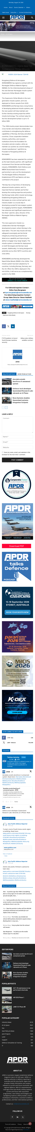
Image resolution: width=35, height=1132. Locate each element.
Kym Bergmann (7, 928)
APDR (17, 362)
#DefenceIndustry (8, 783)
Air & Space (9, 34)
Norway (28, 313)
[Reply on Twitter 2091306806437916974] (3, 802)
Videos (28, 7)
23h (12, 772)
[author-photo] (17, 359)
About (11, 7)
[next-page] (6, 407)
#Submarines (21, 876)
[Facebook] (4, 326)
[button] (3, 17)
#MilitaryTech (6, 781)
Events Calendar (18, 7)
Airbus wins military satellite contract (27, 339)
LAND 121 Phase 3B (19, 1007)
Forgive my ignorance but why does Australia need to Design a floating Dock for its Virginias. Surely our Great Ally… (17, 936)
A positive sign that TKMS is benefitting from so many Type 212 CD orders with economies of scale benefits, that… (17, 890)
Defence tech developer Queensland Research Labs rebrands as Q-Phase (23, 391)
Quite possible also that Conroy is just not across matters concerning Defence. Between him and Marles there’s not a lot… (17, 898)
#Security (26, 841)
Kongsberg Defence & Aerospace (16, 313)
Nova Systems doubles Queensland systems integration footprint (21, 400)
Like (32, 737)
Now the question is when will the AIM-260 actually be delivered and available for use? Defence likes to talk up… (17, 907)
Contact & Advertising (25, 12)
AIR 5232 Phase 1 (18, 997)
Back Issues (5, 12)
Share (5, 856)
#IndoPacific (7, 843)
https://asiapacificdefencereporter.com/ (17, 364)
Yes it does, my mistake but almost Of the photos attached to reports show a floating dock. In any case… (17, 915)
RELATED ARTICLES (9, 374)
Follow (30, 742)
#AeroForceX (27, 777)
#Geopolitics (6, 784)
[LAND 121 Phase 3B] (7, 1009)
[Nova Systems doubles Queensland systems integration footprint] (7, 400)
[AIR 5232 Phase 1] (7, 999)
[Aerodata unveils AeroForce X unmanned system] (7, 381)
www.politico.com (10, 847)
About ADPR (26, 1124)
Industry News (6, 393)
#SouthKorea (14, 837)
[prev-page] (3, 407)
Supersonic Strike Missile (9, 315)
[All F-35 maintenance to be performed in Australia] (7, 990)
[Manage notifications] (30, 1123)
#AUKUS (5, 876)
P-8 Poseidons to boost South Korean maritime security (10, 340)
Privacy (20, 1124)
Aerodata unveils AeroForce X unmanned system (21, 381)
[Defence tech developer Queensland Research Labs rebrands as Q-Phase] (7, 391)
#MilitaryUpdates (20, 783)
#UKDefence (13, 876)
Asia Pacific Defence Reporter (17, 824)
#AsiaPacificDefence (18, 781)
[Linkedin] (13, 326)
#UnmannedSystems (9, 779)
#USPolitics (22, 837)
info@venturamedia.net (21, 1104)
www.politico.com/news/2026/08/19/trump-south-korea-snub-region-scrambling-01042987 (17, 835)
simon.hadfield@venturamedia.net (18, 300)
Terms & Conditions (10, 1124)
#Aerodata (19, 777)
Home (5, 7)
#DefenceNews (21, 779)
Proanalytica (26, 1129)
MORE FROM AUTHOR (24, 374)
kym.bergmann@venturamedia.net (18, 292)
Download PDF (16, 546)
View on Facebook (7, 854)
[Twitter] (8, 326)
